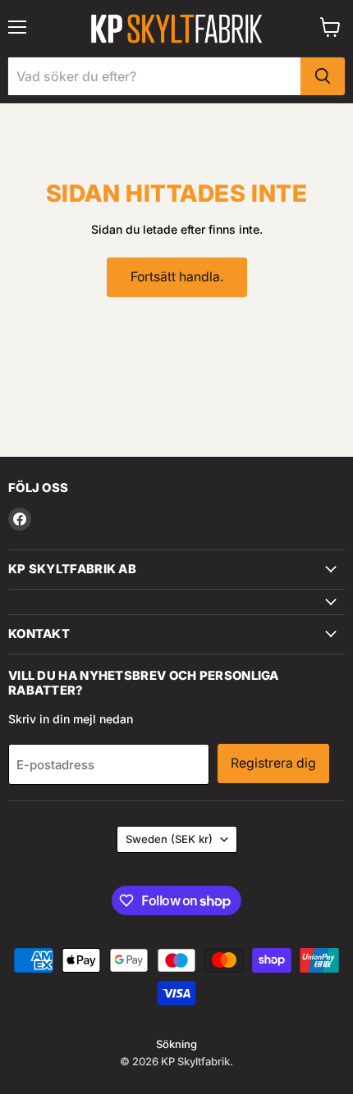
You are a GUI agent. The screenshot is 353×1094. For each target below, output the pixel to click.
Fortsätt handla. (177, 277)
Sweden (169, 839)
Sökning (176, 1044)
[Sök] (322, 76)
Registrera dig (273, 763)
